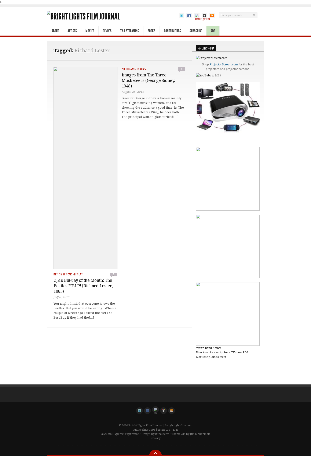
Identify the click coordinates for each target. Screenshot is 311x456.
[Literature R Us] (228, 277)
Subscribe (196, 30)
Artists (72, 30)
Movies (89, 30)
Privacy (156, 438)
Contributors (172, 30)
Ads (213, 30)
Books (151, 30)
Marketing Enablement (211, 356)
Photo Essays (129, 69)
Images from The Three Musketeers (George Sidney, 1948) (148, 80)
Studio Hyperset (113, 433)
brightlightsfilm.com (178, 425)
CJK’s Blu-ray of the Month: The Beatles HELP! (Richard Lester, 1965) (83, 286)
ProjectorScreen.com (224, 64)
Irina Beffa (162, 433)
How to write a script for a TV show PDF (222, 352)
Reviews (78, 274)
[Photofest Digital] (228, 209)
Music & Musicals (63, 274)
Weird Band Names (208, 348)
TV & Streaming (129, 30)
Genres (107, 30)
